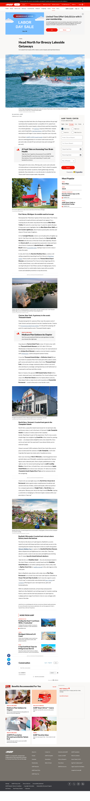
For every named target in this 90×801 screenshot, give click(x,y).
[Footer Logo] (16, 752)
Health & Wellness (27, 332)
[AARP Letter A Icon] (17, 334)
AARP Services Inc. (62, 766)
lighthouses (24, 353)
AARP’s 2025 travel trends (34, 137)
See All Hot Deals (64, 696)
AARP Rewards (35, 766)
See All (54, 686)
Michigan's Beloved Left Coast (27, 635)
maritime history (37, 131)
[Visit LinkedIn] (83, 784)
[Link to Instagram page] (78, 784)
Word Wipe (65, 183)
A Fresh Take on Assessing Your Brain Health (37, 150)
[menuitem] (7, 9)
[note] (45, 110)
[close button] (83, 14)
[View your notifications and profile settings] (57, 673)
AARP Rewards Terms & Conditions (13, 786)
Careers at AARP (62, 755)
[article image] (77, 9)
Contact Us (47, 752)
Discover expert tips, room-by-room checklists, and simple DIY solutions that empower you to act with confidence (43, 1)
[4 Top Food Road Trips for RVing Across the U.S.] (48, 648)
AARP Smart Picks (47, 4)
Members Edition (55, 4)
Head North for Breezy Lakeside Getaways (42, 44)
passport (36, 128)
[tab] (63, 124)
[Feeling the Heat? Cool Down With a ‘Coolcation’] (48, 624)
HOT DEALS (64, 688)
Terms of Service (26, 783)
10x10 (64, 189)
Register (74, 4)
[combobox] (72, 137)
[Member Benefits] (8, 686)
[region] (38, 671)
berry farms (48, 580)
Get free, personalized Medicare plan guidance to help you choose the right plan (38, 338)
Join (52, 30)
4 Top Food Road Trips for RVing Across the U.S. (27, 648)
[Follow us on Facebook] (69, 784)
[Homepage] (9, 5)
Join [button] (17, 4)
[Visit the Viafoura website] (55, 680)
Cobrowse (27, 788)
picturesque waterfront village (30, 326)
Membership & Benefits (36, 4)
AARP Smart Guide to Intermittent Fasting (68, 203)
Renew (64, 30)
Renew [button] (23, 4)
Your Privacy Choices (18, 788)
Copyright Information (29, 786)
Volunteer (34, 759)
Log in (45, 662)
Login (80, 4)
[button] (82, 9)
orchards (21, 582)
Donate (33, 755)
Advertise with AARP (63, 752)
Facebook (8, 655)
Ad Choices (8, 788)
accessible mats (32, 247)
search (68, 167)
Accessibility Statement (38, 783)
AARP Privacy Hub (16, 783)
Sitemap (7, 783)
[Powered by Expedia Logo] (75, 172)
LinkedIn (8, 663)
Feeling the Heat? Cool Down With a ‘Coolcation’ (28, 622)
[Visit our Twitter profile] (74, 784)
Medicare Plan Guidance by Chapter (37, 334)
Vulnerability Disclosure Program (44, 786)
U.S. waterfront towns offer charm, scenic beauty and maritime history (39, 49)
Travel (20, 38)
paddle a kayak (38, 567)
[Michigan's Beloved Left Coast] (48, 637)
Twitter (8, 659)
